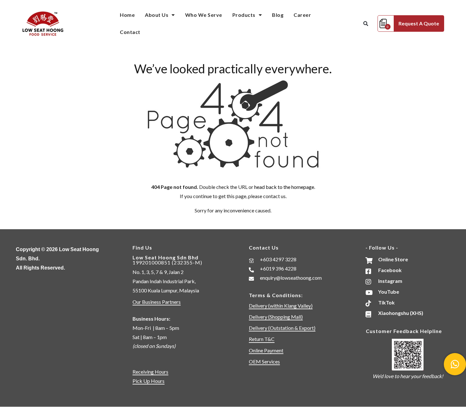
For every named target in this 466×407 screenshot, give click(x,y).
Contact (130, 32)
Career (302, 15)
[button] (365, 23)
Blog (277, 15)
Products (244, 15)
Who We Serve (203, 15)
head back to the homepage (284, 187)
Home (127, 15)
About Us (156, 15)
